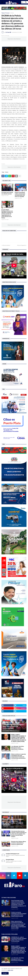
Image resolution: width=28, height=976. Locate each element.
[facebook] (7, 705)
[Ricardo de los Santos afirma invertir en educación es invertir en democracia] (5, 844)
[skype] (20, 711)
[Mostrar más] (19, 176)
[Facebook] (2, 176)
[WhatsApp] (9, 176)
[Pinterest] (13, 176)
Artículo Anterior (6, 245)
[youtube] (7, 708)
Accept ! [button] (5, 973)
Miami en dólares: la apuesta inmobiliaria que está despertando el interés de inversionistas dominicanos (18, 756)
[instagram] (3, 875)
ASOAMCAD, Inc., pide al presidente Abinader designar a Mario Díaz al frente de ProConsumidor (19, 939)
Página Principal (5, 13)
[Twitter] (6, 176)
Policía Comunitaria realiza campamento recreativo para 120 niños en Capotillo (20, 194)
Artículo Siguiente (21, 245)
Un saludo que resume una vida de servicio (7, 193)
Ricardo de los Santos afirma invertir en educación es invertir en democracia (18, 843)
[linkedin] (7, 711)
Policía (12, 13)
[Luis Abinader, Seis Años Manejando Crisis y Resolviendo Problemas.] (5, 749)
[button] (2, 2)
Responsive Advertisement (14, 38)
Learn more (10, 970)
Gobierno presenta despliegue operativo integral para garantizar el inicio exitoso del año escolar (18, 914)
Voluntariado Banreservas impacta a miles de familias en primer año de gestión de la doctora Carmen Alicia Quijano (18, 834)
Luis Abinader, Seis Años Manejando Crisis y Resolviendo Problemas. (17, 748)
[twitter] (14, 875)
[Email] (16, 176)
